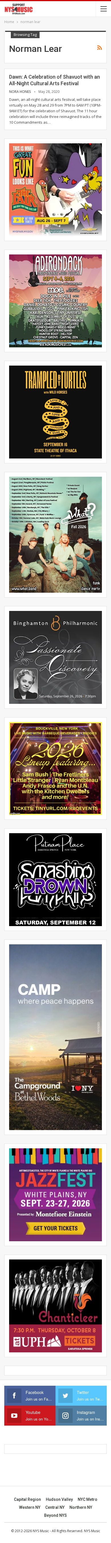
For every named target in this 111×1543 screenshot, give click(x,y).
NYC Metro (87, 1499)
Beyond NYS (55, 1515)
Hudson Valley (59, 1499)
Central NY (55, 1507)
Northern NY (80, 1507)
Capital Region (27, 1499)
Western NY (29, 1507)
